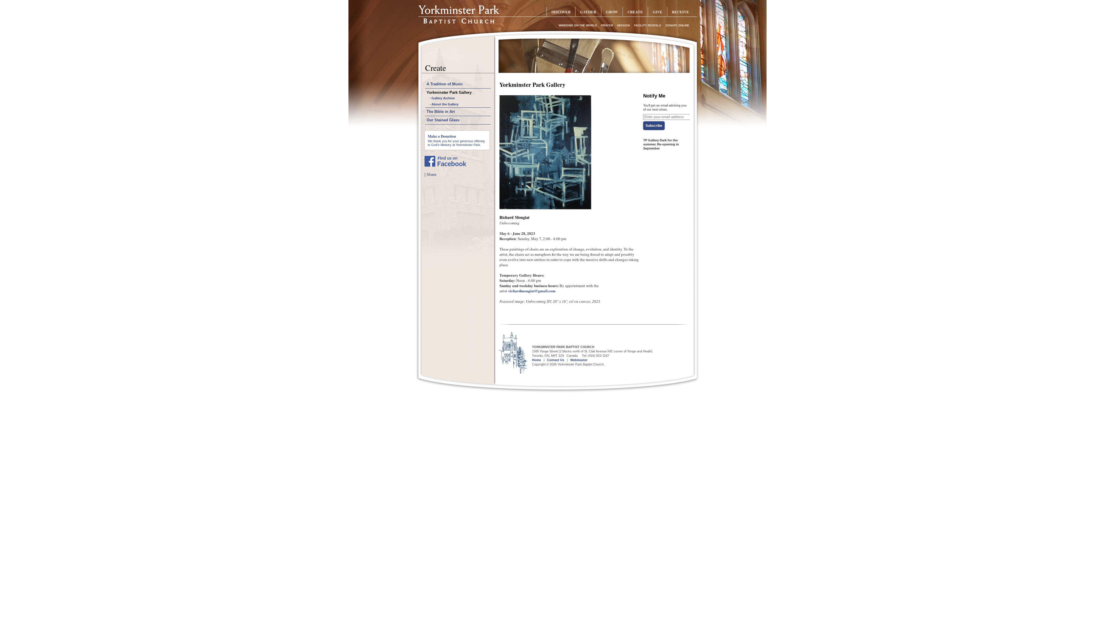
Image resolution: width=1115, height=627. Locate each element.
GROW (612, 12)
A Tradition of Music (445, 84)
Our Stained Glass (443, 120)
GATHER (588, 12)
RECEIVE (680, 12)
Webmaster (578, 360)
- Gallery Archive (442, 98)
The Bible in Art (441, 111)
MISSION (623, 25)
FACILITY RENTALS (647, 25)
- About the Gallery (443, 104)
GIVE (657, 12)
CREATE (635, 12)
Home (536, 360)
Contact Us (555, 360)
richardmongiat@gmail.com (531, 290)
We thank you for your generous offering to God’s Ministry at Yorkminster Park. (456, 140)
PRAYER (607, 25)
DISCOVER (561, 12)
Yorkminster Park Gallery (449, 92)
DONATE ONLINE (677, 25)
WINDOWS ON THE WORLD (578, 25)
